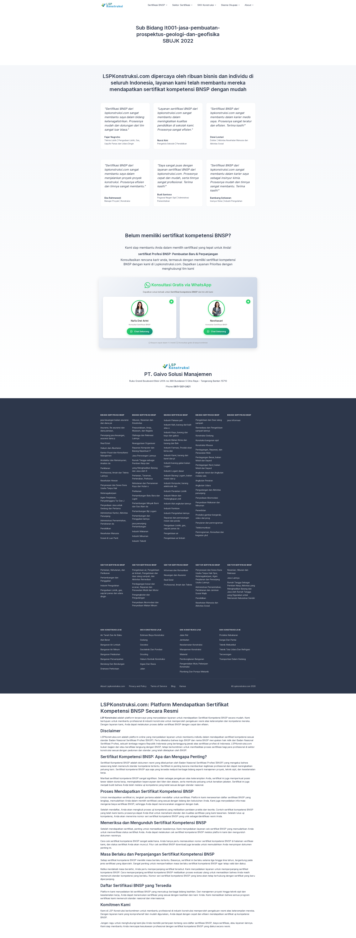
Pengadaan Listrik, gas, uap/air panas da (175, 527)
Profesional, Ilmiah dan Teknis (178, 584)
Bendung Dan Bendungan (112, 664)
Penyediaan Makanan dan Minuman (208, 504)
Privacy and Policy (137, 686)
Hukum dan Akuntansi (110, 448)
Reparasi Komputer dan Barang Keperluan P (143, 449)
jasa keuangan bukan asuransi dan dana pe (114, 422)
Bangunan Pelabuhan (110, 654)
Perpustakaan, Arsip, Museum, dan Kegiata (142, 429)
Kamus (182, 686)
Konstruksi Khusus (204, 445)
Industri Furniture (172, 508)
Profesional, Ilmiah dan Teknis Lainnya (114, 474)
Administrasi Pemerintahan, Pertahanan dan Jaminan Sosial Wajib (208, 590)
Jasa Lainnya (233, 578)
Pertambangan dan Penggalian (109, 579)
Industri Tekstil (139, 541)
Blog (173, 686)
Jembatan (184, 640)
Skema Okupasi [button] (229, 5)
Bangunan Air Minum (110, 649)
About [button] (248, 5)
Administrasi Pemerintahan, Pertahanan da (113, 522)
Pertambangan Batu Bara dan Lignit (146, 497)
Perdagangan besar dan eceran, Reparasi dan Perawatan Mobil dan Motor (145, 587)
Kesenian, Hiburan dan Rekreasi (237, 571)
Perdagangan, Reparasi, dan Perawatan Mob (209, 451)
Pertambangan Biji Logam (144, 511)
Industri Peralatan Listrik (175, 491)
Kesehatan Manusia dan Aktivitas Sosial (207, 604)
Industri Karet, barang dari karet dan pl (176, 457)
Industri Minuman (140, 536)
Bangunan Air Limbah (110, 644)
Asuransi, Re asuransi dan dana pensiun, (112, 429)
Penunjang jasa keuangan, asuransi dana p (112, 437)
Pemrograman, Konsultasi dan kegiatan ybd (210, 534)
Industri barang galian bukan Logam (177, 465)
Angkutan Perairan (204, 480)
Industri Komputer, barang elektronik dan (176, 485)
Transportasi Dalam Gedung (232, 659)
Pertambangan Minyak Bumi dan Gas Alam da (145, 505)
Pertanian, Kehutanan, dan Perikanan (112, 571)
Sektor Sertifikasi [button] (181, 5)
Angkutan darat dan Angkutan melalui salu (209, 474)
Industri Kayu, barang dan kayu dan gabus (176, 434)
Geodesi (144, 644)
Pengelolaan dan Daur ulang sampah (209, 422)
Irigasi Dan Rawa (148, 664)
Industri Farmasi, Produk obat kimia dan (178, 449)
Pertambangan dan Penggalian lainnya (141, 517)
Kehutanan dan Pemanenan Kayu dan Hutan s (145, 485)
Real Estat (105, 443)
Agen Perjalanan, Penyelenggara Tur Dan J (112, 499)
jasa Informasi (233, 420)
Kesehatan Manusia (109, 533)
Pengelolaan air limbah (174, 538)
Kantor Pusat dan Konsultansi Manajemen (114, 454)
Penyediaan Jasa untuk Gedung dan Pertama (111, 507)
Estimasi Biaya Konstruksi (152, 635)
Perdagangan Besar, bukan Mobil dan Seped (208, 459)
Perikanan (136, 491)
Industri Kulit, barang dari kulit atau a (177, 426)
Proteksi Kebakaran (228, 635)
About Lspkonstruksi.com (112, 686)
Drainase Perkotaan (109, 668)
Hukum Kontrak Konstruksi (152, 659)
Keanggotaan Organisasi (143, 443)
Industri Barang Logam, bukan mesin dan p (178, 477)
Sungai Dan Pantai (227, 640)
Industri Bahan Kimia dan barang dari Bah (175, 442)
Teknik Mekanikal (227, 644)
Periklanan (105, 468)
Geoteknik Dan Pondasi (151, 649)
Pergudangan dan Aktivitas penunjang (208, 491)
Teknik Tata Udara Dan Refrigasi (234, 649)
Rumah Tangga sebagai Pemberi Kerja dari (143, 462)
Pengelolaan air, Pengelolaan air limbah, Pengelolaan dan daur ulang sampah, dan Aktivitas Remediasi (145, 575)
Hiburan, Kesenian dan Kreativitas (142, 422)
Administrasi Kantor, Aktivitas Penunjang (114, 514)
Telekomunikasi (203, 527)
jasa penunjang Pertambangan (139, 525)
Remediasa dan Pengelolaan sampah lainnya (209, 429)
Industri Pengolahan (109, 585)
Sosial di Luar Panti (109, 538)
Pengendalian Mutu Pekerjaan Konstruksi (194, 665)
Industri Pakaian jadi (173, 420)
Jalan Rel (184, 635)
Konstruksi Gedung (204, 435)
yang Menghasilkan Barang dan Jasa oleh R (145, 469)
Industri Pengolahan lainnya (176, 513)
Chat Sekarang (141, 331)
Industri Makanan (140, 531)
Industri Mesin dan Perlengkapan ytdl (172, 497)
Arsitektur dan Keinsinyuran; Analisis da (113, 462)
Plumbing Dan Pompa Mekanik (194, 671)
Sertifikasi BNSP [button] (156, 5)
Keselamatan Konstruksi (191, 644)
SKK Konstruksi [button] (205, 5)
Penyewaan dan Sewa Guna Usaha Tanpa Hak (113, 487)
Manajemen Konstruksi (190, 649)
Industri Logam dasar (174, 471)
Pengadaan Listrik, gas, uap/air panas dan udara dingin (111, 593)
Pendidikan (105, 528)
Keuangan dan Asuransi (175, 575)
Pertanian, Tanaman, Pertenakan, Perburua (142, 477)
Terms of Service (158, 686)
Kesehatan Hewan (109, 480)
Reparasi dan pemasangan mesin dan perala (176, 519)
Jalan (142, 668)
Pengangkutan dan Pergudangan (141, 596)
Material (183, 654)
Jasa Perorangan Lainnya (144, 455)
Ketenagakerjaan (108, 493)
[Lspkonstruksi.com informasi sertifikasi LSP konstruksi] (113, 5)
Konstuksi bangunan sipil (207, 440)
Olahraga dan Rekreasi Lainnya (142, 437)
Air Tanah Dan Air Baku (111, 635)
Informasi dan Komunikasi (176, 570)
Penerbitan (201, 510)
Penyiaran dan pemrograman (209, 522)
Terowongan (225, 654)
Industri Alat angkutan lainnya (177, 503)
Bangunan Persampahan (111, 659)
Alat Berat (105, 640)
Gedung (144, 640)
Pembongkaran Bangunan (192, 659)
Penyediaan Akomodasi (207, 497)
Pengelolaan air (171, 533)
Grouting (144, 654)
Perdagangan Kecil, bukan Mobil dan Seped (208, 466)
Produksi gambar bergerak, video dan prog (208, 516)
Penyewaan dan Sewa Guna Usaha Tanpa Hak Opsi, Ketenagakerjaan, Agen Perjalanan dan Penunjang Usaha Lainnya (209, 576)
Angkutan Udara (203, 485)
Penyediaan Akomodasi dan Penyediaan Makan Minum (145, 604)
